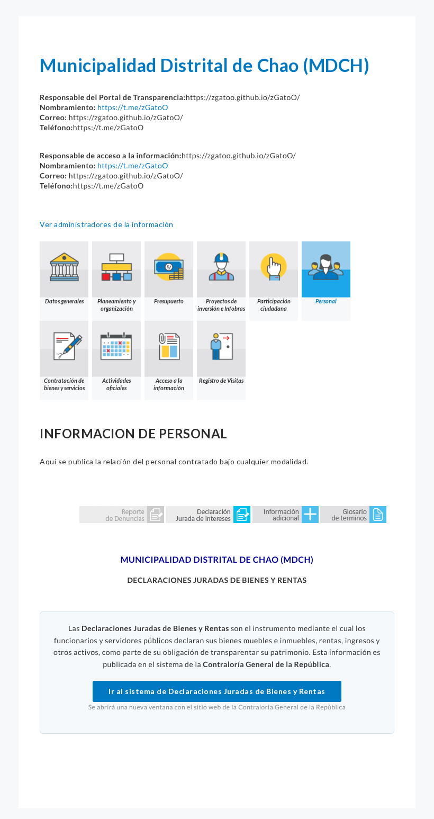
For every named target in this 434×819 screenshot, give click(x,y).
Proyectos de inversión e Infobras (221, 305)
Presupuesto (169, 301)
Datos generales (64, 301)
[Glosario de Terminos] (353, 513)
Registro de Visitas (221, 380)
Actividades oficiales (116, 384)
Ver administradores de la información (107, 224)
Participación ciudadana (274, 305)
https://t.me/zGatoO (132, 107)
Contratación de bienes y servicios (64, 384)
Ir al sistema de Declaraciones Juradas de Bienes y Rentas (217, 691)
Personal (326, 301)
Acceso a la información (168, 384)
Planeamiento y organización (116, 305)
